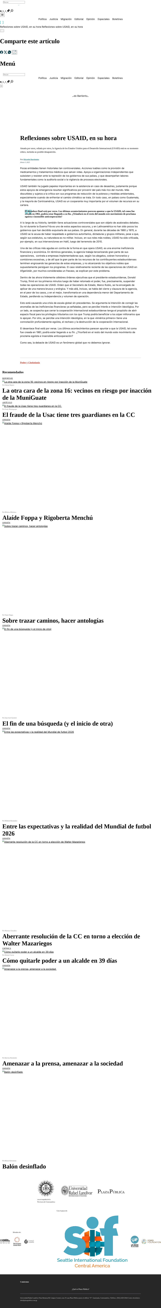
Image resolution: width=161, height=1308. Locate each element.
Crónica (6, 948)
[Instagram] (1, 11)
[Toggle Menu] (2, 15)
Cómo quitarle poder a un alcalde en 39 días (59, 960)
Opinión (6, 420)
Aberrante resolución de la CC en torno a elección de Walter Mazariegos (71, 940)
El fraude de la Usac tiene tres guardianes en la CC (69, 414)
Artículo (7, 403)
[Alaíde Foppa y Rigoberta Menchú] (80, 466)
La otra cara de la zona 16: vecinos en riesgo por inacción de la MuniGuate (76, 394)
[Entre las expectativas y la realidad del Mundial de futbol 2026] (80, 775)
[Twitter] (3, 11)
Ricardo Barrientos (31, 159)
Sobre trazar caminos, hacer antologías (53, 620)
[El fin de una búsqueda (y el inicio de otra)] (80, 672)
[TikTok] (9, 11)
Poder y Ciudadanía (30, 362)
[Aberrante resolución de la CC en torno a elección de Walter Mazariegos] (80, 884)
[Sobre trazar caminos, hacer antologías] (80, 569)
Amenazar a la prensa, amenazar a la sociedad (63, 1063)
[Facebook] (6, 11)
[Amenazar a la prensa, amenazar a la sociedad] (80, 1012)
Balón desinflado (24, 1166)
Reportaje (7, 378)
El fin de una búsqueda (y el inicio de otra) (57, 723)
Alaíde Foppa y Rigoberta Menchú (47, 517)
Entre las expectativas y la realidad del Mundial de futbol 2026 (76, 830)
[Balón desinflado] (80, 1115)
